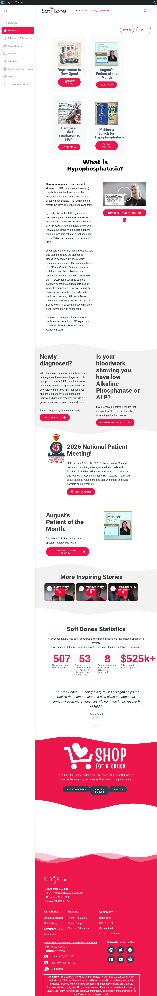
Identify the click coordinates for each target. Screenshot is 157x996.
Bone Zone (105, 918)
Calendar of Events (109, 933)
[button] (124, 194)
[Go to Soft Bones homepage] (54, 10)
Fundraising (50, 923)
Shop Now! (69, 146)
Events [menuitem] (21, 2)
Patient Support (75, 923)
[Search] (145, 11)
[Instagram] (111, 950)
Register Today (69, 82)
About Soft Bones (53, 918)
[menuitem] (2, 2)
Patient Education (77, 918)
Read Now (106, 84)
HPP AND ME (107, 923)
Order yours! (106, 145)
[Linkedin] (111, 959)
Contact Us (50, 934)
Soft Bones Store (53, 929)
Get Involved (106, 928)
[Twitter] (120, 950)
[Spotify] (130, 959)
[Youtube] (120, 959)
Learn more (134, 647)
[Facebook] (130, 950)
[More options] (117, 11)
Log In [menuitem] (9, 2)
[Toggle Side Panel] (5, 10)
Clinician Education (78, 928)
